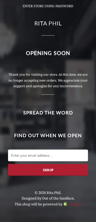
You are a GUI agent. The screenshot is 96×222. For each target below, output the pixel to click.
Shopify (75, 204)
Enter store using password (48, 6)
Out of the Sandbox (58, 198)
